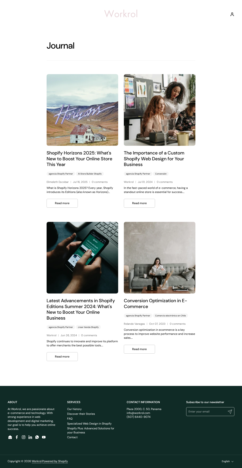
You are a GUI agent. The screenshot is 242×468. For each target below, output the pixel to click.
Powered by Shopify (55, 461)
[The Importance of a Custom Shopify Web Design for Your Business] (159, 110)
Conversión (161, 173)
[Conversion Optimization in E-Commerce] (159, 257)
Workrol (37, 461)
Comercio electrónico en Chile (170, 315)
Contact (72, 437)
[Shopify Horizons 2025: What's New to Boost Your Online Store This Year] (82, 110)
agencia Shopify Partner (61, 173)
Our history (74, 409)
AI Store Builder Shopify (90, 173)
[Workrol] (121, 14)
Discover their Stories (81, 414)
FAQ (69, 418)
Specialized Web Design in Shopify (89, 423)
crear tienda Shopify (88, 327)
